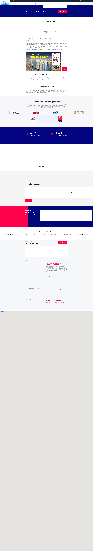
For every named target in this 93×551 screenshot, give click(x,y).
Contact (58, 3)
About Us (17, 3)
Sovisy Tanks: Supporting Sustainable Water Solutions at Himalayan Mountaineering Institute (56, 263)
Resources (53, 3)
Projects (47, 3)
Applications (30, 3)
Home (12, 3)
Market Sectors (23, 3)
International (42, 3)
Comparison (36, 3)
